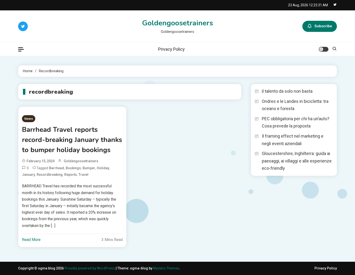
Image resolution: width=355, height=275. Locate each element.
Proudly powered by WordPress (90, 268)
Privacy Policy (171, 49)
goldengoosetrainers (81, 161)
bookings (73, 168)
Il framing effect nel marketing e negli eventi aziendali (292, 140)
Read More (31, 239)
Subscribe (323, 26)
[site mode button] (323, 49)
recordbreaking (50, 174)
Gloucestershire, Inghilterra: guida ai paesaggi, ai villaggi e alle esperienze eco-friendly (297, 161)
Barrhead (56, 168)
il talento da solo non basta (287, 91)
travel (83, 174)
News (28, 118)
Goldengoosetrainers (177, 23)
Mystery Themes (166, 268)
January (28, 174)
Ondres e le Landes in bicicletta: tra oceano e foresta (295, 105)
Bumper (89, 168)
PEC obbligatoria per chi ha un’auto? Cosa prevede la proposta (295, 122)
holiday (103, 168)
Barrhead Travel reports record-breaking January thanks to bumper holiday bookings (72, 140)
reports (70, 174)
